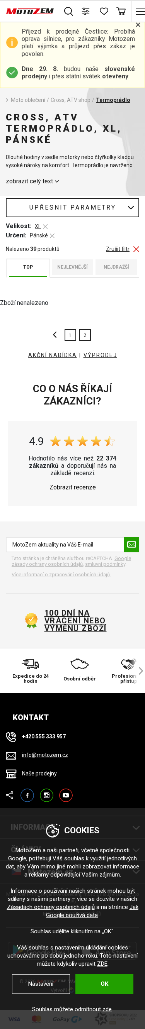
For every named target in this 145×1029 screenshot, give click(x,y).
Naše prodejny (39, 773)
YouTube (66, 792)
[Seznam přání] (103, 11)
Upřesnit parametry (72, 207)
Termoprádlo (113, 100)
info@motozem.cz (45, 755)
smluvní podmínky (105, 564)
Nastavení (40, 983)
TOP (28, 267)
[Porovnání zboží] (86, 11)
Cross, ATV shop (70, 100)
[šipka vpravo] (137, 671)
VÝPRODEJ (100, 355)
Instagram (46, 792)
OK (104, 983)
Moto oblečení (28, 100)
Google (17, 858)
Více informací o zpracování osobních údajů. (61, 574)
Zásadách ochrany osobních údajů (51, 907)
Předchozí (57, 335)
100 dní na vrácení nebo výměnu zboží (75, 620)
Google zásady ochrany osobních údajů (71, 561)
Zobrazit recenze (72, 487)
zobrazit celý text (29, 181)
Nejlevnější (72, 267)
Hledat (68, 11)
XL (38, 226)
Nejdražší (116, 267)
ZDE (102, 963)
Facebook (27, 792)
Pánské (39, 235)
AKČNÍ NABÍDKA (52, 355)
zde (107, 1009)
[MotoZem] (30, 11)
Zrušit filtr (118, 249)
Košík (121, 11)
